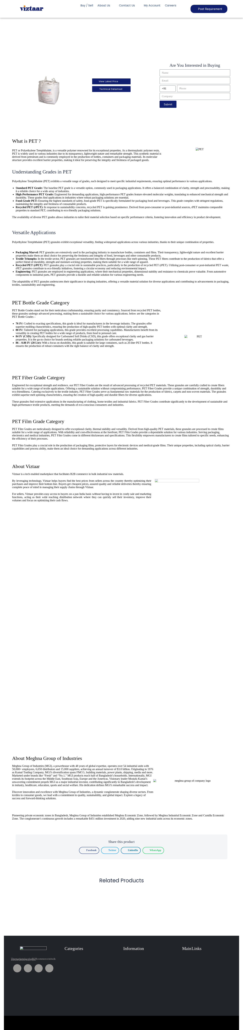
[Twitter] (28, 968)
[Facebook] (17, 968)
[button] (89, 850)
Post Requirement (210, 9)
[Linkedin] (39, 968)
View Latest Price (108, 81)
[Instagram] (49, 968)
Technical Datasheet (110, 89)
